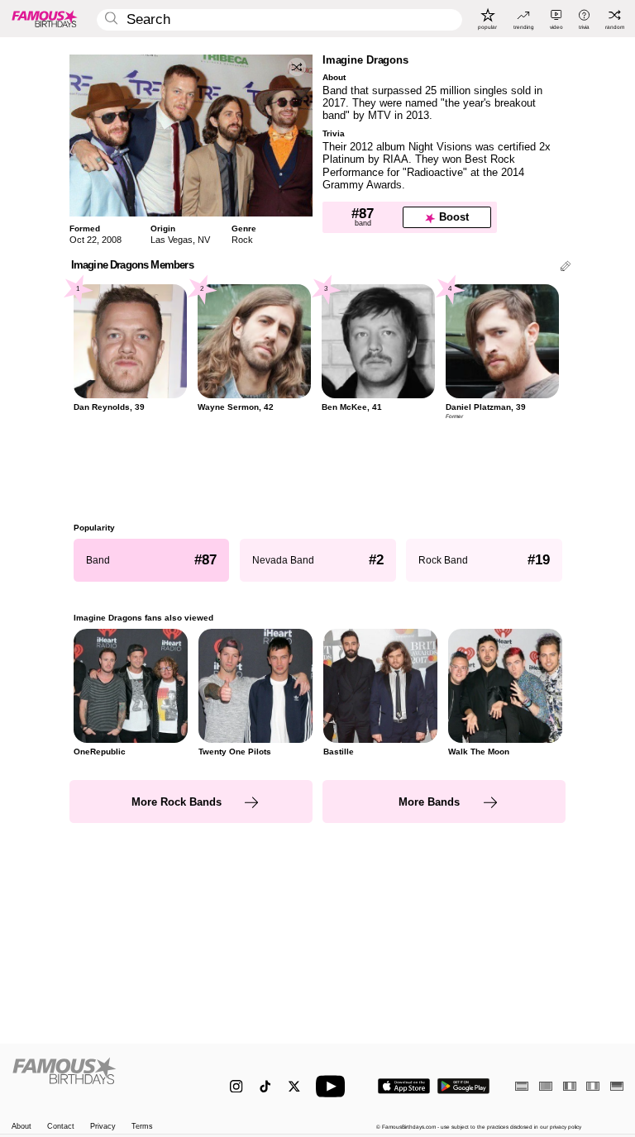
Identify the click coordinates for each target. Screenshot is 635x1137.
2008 (112, 240)
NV (204, 240)
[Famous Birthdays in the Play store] (463, 1086)
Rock (242, 240)
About (21, 1126)
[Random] (296, 66)
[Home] (103, 1079)
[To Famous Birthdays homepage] (45, 18)
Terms (142, 1126)
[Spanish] (521, 1086)
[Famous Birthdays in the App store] (404, 1086)
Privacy (103, 1126)
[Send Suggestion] (565, 267)
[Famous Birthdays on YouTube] (334, 1086)
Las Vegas (171, 240)
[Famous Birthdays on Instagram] (236, 1086)
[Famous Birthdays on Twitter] (294, 1086)
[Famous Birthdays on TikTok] (265, 1086)
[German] (616, 1086)
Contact (60, 1126)
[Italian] (592, 1086)
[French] (569, 1086)
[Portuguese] (545, 1086)
